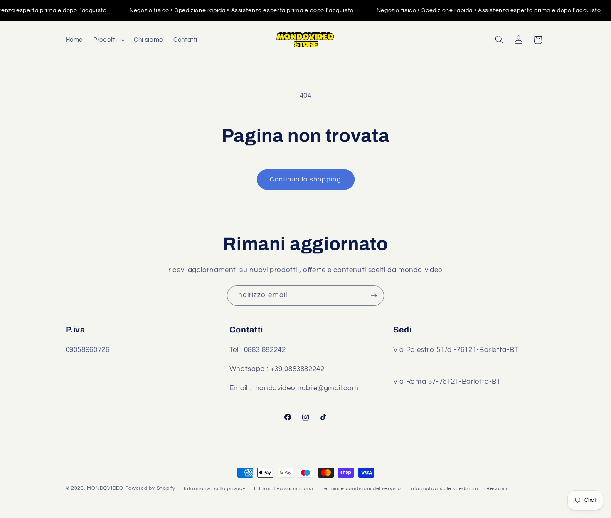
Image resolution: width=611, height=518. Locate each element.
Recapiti (496, 488)
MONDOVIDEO (105, 488)
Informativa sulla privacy (214, 488)
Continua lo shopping (305, 179)
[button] (108, 40)
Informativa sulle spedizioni (443, 488)
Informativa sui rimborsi (283, 488)
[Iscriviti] (374, 295)
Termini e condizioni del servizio (361, 488)
